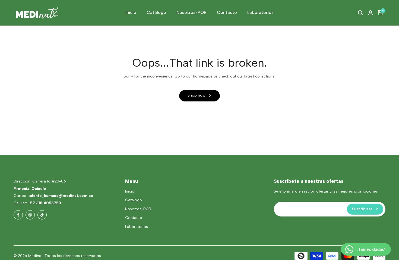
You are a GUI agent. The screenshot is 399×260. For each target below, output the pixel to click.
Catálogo (133, 200)
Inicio (129, 191)
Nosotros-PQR (138, 209)
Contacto (133, 217)
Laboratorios (136, 226)
